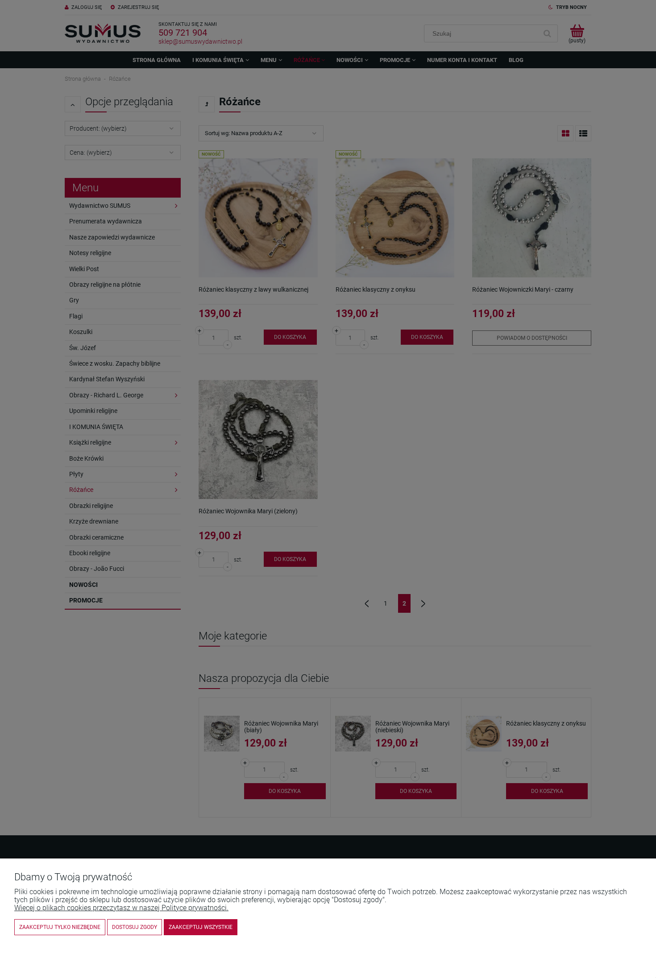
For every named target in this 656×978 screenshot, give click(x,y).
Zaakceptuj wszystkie (201, 927)
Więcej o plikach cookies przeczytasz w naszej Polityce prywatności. (121, 908)
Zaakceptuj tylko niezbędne (59, 927)
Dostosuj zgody (134, 927)
